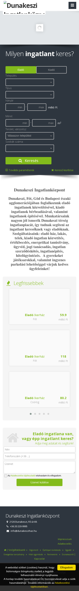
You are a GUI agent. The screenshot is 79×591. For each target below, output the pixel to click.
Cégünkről (33, 550)
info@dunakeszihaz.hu (24, 531)
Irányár (9, 100)
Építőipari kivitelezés (51, 550)
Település (11, 75)
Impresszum (65, 539)
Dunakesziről (67, 554)
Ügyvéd (67, 550)
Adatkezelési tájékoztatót (23, 475)
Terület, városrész (16, 129)
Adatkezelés (65, 543)
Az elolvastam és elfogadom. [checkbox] (35, 475)
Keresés (31, 160)
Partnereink (52, 554)
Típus (9, 88)
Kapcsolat (39, 558)
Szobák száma (14, 141)
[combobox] (30, 82)
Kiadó (51, 69)
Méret (9, 116)
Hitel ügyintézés (35, 554)
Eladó (20, 69)
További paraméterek (21, 170)
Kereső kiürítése (63, 170)
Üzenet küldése (39, 482)
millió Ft (63, 319)
